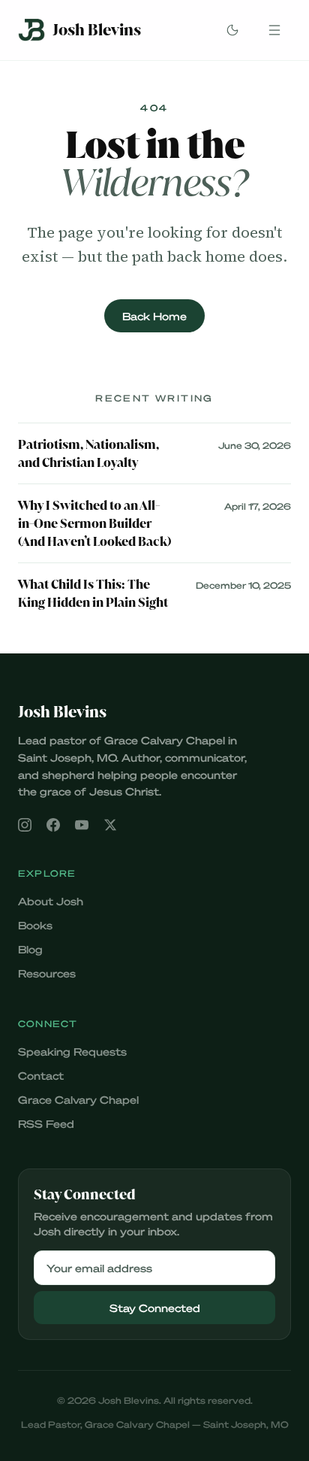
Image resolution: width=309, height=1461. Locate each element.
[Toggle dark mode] (232, 30)
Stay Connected (155, 1307)
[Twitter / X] (110, 825)
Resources (47, 973)
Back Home (154, 316)
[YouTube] (81, 825)
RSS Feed (46, 1123)
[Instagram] (25, 825)
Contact (41, 1075)
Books (35, 925)
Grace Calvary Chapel (78, 1099)
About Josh (50, 901)
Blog (30, 949)
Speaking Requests (72, 1051)
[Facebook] (53, 825)
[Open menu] (274, 30)
